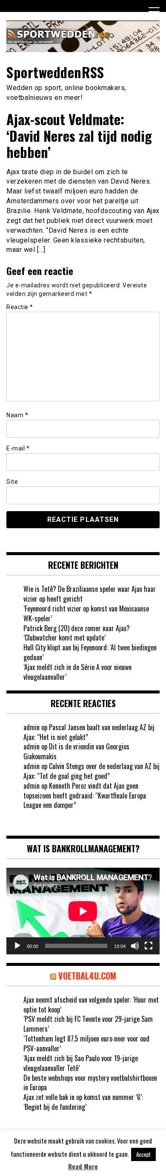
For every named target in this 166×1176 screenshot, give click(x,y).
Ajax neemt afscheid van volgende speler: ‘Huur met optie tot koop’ (91, 1005)
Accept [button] (143, 1154)
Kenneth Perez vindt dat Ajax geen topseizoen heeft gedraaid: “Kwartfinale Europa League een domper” (84, 795)
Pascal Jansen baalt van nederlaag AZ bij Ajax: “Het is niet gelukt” (89, 732)
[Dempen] (135, 946)
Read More (83, 1166)
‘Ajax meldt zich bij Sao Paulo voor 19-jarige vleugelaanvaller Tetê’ (80, 1063)
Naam (17, 415)
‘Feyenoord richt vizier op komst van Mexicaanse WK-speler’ (86, 613)
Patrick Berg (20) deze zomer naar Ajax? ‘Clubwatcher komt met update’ (76, 633)
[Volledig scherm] (148, 946)
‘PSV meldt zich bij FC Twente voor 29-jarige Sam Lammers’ (88, 1024)
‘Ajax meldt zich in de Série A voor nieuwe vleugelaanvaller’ (77, 672)
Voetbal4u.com (87, 975)
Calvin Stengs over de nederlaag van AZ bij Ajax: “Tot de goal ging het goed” (91, 771)
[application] (83, 911)
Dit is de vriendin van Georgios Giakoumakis (76, 751)
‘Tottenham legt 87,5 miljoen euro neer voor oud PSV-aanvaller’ (86, 1043)
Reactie (19, 307)
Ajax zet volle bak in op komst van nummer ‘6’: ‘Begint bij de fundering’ (83, 1102)
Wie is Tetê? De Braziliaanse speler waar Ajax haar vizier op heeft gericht (89, 594)
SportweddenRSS (55, 72)
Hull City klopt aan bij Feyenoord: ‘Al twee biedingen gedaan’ (90, 652)
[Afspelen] (17, 946)
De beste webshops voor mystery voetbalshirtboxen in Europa (90, 1083)
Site (12, 481)
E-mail (17, 448)
